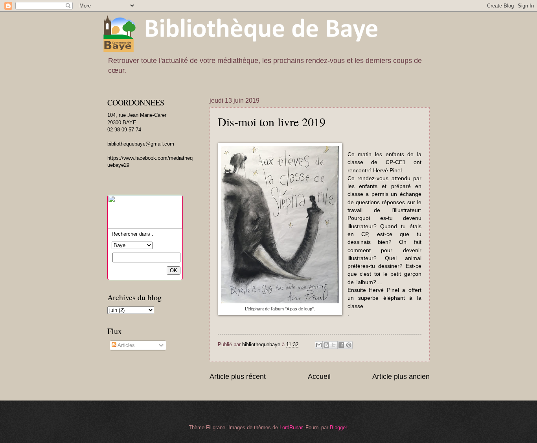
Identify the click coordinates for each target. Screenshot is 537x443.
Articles (125, 345)
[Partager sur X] (334, 345)
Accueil (319, 376)
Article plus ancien (401, 376)
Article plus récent (238, 376)
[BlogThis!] (326, 345)
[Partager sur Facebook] (341, 345)
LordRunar (291, 427)
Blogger (338, 427)
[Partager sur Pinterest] (349, 345)
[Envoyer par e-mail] (319, 345)
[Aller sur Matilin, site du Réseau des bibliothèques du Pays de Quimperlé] (145, 227)
